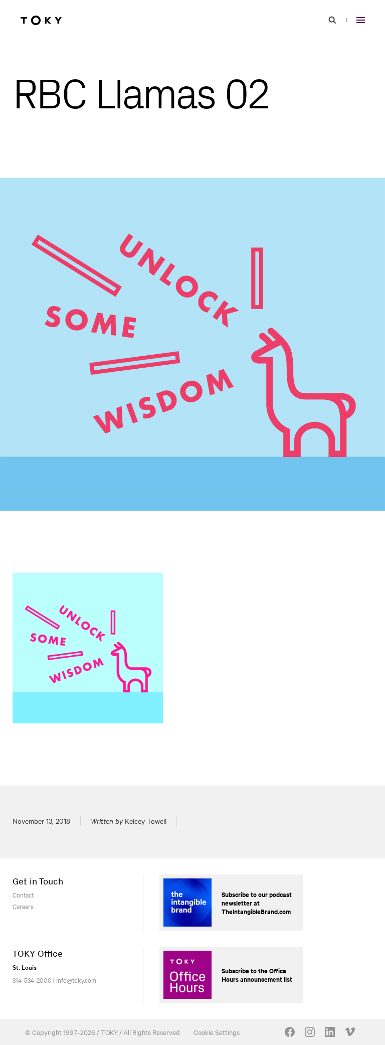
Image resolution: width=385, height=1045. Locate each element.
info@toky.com (76, 979)
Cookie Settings (217, 1031)
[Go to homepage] (41, 20)
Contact (23, 894)
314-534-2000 (32, 979)
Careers (23, 906)
